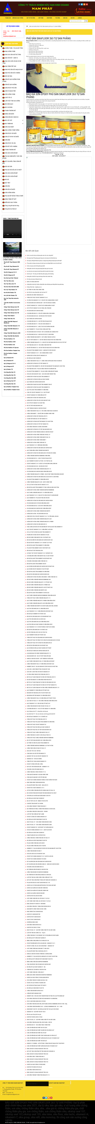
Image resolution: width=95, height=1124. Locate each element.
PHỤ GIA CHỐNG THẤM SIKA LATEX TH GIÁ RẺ (36, 845)
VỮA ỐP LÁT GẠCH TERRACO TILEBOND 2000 (36, 982)
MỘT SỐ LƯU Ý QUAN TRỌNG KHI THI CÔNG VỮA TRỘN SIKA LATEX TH (41, 677)
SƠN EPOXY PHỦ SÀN (11, 88)
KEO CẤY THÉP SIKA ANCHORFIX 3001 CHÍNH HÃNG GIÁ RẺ (39, 740)
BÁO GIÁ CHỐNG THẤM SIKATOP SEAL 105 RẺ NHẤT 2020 (39, 537)
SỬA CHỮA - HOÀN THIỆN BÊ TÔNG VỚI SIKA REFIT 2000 (38, 669)
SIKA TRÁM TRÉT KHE (10, 66)
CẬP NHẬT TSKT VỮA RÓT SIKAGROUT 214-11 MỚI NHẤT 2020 (40, 553)
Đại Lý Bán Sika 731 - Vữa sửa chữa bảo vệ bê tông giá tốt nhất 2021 (41, 714)
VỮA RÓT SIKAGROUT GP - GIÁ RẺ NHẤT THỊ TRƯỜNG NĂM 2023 (40, 827)
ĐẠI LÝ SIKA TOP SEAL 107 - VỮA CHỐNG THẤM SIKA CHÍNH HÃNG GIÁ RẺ (42, 700)
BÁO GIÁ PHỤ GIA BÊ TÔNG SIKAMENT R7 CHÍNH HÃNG (38, 545)
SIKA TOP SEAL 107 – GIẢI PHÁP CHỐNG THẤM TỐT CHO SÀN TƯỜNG (41, 930)
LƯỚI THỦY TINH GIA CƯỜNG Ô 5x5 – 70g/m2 (36, 932)
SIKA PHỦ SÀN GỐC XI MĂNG (12, 73)
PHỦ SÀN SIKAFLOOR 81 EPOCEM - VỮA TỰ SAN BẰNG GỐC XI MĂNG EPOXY (42, 331)
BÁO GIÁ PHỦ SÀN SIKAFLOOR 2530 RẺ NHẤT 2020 (37, 645)
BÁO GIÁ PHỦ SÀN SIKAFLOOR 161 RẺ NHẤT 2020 (37, 629)
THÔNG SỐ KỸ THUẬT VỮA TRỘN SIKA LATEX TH (37, 719)
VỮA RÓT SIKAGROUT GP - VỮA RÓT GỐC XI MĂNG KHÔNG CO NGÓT (41, 305)
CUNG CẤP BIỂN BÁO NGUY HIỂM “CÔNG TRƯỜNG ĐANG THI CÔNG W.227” (42, 1035)
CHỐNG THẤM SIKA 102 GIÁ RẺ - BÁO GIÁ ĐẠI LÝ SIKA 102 (39, 735)
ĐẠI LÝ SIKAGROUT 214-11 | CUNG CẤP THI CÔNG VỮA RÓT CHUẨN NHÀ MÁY (42, 495)
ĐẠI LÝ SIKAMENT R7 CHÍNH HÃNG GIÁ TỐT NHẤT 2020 (38, 690)
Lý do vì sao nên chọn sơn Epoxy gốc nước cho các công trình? (40, 255)
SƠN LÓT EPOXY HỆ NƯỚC (12, 136)
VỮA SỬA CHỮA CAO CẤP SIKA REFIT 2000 (36, 853)
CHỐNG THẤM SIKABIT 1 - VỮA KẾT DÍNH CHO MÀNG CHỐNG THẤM (40, 413)
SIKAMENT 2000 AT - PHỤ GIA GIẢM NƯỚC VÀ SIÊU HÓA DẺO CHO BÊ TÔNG (42, 666)
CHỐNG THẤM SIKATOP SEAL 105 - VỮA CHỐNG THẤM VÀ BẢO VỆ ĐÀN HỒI (42, 410)
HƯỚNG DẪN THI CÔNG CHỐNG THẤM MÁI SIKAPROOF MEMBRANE (40, 490)
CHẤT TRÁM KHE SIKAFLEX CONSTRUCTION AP (36, 408)
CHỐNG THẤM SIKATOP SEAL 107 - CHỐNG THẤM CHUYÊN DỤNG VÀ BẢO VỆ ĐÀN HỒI (44, 360)
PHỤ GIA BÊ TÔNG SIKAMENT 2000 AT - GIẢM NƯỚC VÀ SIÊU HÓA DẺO (41, 350)
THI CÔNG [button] (57, 18)
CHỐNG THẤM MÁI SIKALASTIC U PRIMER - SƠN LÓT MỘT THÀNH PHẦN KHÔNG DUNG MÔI (45, 474)
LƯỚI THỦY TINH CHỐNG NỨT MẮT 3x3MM (35, 814)
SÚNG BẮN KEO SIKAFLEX (11, 117)
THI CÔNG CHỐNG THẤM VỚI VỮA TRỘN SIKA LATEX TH (38, 674)
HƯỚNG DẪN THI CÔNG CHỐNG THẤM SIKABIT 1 (36, 439)
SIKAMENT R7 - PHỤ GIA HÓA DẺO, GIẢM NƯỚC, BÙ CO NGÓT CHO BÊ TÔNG (42, 956)
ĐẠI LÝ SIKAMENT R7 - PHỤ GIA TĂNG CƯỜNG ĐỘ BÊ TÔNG (39, 329)
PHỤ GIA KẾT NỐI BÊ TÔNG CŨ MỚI (14, 196)
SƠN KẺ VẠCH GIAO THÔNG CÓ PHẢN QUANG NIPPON (38, 977)
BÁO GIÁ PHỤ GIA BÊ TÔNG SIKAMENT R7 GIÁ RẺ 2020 (38, 592)
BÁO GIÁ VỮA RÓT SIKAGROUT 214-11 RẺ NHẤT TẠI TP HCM (39, 542)
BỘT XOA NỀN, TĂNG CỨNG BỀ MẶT (11, 162)
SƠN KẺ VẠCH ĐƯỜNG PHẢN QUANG (11, 80)
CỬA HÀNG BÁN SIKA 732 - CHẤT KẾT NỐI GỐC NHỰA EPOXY (39, 321)
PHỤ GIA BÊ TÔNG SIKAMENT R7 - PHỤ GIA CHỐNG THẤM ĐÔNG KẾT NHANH (42, 371)
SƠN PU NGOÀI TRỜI (10, 91)
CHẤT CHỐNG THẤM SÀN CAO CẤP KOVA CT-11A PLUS (38, 898)
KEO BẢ (7, 179)
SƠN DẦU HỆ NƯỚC (10, 189)
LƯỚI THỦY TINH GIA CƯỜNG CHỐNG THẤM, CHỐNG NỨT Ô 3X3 (39, 877)
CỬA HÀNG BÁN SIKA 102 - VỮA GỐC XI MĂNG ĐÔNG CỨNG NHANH (41, 313)
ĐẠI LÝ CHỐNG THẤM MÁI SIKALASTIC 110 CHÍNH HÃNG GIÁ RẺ (40, 492)
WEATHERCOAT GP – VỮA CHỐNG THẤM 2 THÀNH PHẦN (38, 1024)
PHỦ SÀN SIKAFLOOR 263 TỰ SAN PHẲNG (48, 38)
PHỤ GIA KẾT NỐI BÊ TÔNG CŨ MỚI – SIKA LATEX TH (37, 785)
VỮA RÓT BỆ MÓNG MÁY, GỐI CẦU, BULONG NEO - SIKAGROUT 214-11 (41, 943)
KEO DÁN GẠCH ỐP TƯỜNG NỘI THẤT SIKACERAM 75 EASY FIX (40, 959)
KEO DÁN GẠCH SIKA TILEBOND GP (34, 358)
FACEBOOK (82, 1082)
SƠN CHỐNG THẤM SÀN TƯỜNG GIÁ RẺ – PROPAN (37, 811)
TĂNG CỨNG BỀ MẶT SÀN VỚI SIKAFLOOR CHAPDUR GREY (39, 964)
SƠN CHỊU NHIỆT (9, 127)
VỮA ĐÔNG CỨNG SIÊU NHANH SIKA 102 (35, 769)
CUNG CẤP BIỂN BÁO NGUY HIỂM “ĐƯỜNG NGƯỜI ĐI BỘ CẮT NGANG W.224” (42, 1046)
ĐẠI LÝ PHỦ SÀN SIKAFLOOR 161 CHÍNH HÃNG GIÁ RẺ (38, 608)
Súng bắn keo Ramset (11, 209)
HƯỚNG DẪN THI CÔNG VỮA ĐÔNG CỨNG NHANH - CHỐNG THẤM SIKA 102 (42, 576)
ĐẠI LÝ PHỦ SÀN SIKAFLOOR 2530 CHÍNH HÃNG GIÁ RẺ (38, 621)
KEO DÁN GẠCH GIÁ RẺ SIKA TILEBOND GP (35, 798)
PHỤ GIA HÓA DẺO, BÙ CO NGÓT (13, 170)
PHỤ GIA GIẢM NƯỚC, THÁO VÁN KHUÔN (12, 157)
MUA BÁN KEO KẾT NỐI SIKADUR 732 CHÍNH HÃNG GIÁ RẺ (39, 695)
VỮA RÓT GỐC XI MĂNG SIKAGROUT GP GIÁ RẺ (36, 858)
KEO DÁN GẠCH (9, 104)
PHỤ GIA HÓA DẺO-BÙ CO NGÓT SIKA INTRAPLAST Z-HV (38, 882)
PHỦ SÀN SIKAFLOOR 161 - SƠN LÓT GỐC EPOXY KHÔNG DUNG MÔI (40, 326)
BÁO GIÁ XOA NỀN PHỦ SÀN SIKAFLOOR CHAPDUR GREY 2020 (40, 540)
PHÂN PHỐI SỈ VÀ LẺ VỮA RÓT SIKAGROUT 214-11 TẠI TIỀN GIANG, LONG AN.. (43, 516)
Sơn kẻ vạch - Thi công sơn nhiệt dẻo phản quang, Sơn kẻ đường (40, 273)
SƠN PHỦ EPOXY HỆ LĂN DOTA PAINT (34, 895)
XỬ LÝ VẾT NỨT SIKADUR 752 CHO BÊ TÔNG (36, 403)
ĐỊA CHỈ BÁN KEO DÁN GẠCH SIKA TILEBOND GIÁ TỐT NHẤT (39, 648)
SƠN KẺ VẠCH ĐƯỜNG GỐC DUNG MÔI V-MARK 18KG (37, 890)
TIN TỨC (73, 18)
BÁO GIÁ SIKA (8, 76)
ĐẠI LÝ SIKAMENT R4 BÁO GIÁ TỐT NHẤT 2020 (36, 634)
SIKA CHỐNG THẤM (10, 51)
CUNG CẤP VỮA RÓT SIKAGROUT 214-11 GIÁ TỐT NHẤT (38, 392)
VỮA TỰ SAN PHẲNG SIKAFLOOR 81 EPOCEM (36, 1001)
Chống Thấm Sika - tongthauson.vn (34, 287)
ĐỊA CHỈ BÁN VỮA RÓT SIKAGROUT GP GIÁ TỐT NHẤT (38, 569)
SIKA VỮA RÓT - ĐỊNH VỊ (11, 58)
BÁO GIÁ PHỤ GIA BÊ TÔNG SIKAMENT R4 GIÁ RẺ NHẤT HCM (39, 558)
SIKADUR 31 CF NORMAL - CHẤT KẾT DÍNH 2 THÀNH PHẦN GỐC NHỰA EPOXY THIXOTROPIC (45, 1043)
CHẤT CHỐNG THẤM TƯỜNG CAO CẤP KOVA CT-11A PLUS (39, 901)
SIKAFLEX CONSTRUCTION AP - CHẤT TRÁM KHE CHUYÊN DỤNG (40, 658)
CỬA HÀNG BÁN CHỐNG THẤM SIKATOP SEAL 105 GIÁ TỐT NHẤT (40, 555)
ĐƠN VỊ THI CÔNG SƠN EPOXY (33, 281)
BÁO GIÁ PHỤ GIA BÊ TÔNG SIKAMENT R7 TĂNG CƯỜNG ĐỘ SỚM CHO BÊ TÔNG (43, 487)
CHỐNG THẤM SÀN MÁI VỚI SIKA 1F (34, 851)
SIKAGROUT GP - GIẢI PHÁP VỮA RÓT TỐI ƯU (36, 1011)
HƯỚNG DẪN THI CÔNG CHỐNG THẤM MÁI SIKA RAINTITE (38, 511)
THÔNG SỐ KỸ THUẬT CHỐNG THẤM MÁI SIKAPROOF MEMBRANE (40, 737)
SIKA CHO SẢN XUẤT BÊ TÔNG (13, 54)
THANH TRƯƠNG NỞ (10, 110)
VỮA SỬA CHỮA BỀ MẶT (11, 153)
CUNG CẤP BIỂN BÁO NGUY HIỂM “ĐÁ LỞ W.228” (36, 1032)
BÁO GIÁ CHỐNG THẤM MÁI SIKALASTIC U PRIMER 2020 (38, 584)
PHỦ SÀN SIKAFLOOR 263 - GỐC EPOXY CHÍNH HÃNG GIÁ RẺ (39, 505)
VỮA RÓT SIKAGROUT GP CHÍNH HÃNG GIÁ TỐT (36, 395)
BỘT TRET (7, 183)
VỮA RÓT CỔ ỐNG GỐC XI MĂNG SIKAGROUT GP (37, 816)
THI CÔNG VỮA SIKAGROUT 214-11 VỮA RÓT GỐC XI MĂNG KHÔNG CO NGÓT (42, 300)
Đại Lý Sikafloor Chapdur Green (12, 389)
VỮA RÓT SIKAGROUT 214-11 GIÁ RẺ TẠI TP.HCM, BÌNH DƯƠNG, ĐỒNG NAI (42, 463)
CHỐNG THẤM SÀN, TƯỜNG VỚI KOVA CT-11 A (36, 772)
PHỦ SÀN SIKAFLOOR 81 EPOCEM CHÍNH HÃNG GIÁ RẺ (38, 503)
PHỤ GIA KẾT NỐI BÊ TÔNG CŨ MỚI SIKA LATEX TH (37, 951)
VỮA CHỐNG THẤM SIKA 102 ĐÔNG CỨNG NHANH (37, 426)
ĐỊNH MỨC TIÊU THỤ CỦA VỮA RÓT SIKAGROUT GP (37, 756)
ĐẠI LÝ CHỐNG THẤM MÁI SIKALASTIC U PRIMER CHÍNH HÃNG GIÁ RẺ (41, 600)
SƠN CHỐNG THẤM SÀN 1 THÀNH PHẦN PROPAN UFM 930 (39, 906)
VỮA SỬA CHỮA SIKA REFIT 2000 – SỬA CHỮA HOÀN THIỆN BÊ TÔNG (41, 374)
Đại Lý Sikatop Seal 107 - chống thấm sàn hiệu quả (37, 711)
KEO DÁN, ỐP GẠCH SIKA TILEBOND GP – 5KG (36, 967)
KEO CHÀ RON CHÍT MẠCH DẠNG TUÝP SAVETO (36, 985)
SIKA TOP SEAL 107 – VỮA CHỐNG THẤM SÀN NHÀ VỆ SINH (39, 822)
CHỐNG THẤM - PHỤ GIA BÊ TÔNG (14, 48)
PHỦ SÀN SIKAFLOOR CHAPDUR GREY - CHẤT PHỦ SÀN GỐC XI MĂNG (41, 302)
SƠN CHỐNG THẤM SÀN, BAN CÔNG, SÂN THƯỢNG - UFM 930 (39, 1022)
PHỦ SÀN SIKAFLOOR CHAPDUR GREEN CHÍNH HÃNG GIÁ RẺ (39, 471)
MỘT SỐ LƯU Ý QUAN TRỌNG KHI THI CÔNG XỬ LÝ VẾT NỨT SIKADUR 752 (42, 685)
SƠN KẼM (7, 140)
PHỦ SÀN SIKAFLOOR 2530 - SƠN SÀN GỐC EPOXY (37, 466)
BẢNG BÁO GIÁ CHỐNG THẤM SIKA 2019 (35, 294)
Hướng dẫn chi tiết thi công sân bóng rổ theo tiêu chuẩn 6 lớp (39, 276)
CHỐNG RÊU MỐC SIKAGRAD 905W (34, 993)
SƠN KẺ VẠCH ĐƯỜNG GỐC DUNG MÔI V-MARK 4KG (37, 887)
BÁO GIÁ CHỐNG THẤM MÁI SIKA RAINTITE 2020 (37, 590)
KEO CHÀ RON (8, 107)
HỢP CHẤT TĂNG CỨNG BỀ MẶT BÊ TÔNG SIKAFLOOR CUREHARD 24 (41, 1051)
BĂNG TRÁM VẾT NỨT (10, 199)
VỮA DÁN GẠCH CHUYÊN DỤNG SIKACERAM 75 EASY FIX (38, 795)
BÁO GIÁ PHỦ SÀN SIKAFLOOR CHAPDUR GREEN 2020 (38, 574)
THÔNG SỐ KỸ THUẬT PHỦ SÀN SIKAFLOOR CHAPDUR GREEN (39, 637)
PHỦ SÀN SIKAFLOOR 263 (47, 153)
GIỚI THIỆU (40, 18)
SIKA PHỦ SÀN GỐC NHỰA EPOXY (14, 69)
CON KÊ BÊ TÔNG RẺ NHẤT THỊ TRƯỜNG (35, 803)
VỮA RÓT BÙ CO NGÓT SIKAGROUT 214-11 (35, 787)
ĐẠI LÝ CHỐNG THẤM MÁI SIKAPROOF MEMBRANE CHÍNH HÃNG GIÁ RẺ (41, 595)
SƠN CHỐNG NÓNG (10, 192)
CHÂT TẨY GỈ (8, 97)
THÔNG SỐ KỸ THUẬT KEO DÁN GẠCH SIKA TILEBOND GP (38, 727)
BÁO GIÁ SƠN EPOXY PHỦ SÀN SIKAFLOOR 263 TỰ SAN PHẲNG (55, 96)
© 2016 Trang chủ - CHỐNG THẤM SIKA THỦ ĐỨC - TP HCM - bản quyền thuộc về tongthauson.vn (25, 1122)
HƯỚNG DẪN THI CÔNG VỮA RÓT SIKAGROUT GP (37, 355)
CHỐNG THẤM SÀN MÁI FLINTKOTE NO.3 (35, 990)
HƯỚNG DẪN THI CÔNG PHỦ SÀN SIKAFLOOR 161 (37, 524)
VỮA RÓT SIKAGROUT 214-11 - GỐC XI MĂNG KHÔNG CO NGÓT (39, 352)
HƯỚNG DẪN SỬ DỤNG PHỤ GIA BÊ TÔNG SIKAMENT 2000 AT (39, 384)
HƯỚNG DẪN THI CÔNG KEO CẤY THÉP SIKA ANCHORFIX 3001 (39, 429)
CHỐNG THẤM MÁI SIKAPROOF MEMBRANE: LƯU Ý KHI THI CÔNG (40, 745)
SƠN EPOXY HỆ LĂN (10, 143)
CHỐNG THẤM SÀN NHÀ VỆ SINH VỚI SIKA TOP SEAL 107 (38, 706)
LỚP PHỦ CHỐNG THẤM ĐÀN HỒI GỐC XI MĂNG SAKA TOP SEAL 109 (41, 790)
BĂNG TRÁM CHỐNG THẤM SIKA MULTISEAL (36, 782)
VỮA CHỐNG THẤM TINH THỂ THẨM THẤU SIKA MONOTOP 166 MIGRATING (42, 998)
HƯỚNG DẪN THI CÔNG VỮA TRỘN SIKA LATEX (36, 397)
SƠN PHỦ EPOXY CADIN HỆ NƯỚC (34, 916)
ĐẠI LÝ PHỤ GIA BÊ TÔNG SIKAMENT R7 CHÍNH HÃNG (37, 389)
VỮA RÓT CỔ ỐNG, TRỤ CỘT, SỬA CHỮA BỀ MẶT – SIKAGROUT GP (40, 945)
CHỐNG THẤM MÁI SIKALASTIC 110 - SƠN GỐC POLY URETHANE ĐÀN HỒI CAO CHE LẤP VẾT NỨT (46, 342)
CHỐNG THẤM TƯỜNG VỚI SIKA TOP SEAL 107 (36, 748)
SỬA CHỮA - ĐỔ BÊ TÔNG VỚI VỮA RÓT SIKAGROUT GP (38, 671)
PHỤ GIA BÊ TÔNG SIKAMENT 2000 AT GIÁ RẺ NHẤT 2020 (38, 548)
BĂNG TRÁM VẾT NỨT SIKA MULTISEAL (35, 911)
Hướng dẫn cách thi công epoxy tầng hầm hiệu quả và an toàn (40, 268)
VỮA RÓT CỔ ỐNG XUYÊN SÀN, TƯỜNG (35, 764)
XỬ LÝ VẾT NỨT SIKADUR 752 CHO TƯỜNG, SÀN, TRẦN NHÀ (39, 308)
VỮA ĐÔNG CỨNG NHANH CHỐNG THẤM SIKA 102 (37, 561)
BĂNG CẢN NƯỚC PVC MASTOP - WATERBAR (36, 903)
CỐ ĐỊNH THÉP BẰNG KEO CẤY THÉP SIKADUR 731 (37, 418)
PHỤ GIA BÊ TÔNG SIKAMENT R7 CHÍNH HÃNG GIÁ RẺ (38, 479)
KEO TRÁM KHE (9, 123)
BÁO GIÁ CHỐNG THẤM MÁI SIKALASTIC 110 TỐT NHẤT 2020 (39, 582)
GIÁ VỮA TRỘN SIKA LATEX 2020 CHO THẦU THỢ (37, 632)
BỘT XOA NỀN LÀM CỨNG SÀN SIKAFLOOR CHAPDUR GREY (39, 861)
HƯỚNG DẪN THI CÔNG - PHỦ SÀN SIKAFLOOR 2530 (37, 513)
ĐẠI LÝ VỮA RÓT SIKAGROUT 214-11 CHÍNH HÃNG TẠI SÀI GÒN (39, 529)
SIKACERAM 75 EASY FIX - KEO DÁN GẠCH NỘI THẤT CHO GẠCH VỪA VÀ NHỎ (43, 1009)
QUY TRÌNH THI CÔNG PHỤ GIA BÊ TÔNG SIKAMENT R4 (38, 742)
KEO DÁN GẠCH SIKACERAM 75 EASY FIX (35, 988)
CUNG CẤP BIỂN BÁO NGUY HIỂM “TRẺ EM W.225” (37, 1040)
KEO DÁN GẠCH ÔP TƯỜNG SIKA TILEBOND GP (36, 938)
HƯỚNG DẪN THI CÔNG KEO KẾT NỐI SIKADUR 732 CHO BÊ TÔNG (40, 421)
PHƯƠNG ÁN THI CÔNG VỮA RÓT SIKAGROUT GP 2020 (38, 534)
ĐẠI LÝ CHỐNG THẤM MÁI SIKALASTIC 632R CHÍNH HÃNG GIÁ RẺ (40, 603)
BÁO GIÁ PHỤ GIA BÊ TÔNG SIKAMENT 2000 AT (36, 563)
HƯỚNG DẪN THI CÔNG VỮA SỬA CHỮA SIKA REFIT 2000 (38, 400)
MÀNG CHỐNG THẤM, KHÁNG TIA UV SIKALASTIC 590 (38, 940)
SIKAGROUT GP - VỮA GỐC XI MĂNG (34, 758)
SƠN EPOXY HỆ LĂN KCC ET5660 (33, 927)
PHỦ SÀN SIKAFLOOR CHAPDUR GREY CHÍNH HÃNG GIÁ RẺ (39, 508)
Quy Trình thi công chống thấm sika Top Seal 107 (37, 292)
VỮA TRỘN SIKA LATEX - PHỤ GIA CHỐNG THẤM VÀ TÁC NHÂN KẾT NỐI (41, 368)
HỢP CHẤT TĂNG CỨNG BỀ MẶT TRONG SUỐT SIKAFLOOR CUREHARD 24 (42, 880)
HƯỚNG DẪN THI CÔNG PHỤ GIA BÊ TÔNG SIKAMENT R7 (38, 376)
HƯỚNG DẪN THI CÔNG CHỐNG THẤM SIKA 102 (36, 442)
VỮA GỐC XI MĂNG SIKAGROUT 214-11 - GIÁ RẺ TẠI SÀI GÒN (39, 829)
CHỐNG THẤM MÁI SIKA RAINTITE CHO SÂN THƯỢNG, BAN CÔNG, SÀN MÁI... (42, 605)
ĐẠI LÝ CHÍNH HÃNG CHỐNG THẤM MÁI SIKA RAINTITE (38, 450)
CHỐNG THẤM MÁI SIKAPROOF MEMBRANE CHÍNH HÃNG (38, 455)
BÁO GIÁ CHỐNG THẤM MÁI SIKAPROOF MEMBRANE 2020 (39, 579)
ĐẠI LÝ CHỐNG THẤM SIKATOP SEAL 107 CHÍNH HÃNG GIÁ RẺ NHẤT (40, 661)
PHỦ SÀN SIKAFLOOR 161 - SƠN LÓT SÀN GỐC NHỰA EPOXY (39, 458)
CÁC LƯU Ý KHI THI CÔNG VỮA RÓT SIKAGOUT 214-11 (38, 484)
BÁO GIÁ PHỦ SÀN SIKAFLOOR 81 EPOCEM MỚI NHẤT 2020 (39, 616)
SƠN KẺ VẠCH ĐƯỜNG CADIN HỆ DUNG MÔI (35, 893)
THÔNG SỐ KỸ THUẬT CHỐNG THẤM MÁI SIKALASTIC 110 (38, 598)
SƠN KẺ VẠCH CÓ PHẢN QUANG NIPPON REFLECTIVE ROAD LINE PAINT (41, 885)
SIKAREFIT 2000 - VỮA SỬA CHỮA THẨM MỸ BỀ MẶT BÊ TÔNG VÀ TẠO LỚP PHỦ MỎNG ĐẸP (45, 996)
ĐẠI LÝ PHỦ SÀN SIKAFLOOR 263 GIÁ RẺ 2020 (36, 619)
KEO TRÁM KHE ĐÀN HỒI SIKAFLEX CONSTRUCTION (37, 869)
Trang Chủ (8, 18)
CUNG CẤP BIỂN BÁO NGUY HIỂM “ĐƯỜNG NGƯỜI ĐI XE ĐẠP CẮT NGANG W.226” (43, 1038)
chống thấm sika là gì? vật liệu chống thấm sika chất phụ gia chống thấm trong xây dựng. (45, 284)
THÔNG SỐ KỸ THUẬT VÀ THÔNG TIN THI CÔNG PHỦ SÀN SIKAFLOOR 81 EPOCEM (43, 640)
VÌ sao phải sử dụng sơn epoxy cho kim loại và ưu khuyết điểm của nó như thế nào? (44, 263)
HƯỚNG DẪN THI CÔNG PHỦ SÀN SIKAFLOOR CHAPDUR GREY (39, 447)
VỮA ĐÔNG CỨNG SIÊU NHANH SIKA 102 (35, 866)
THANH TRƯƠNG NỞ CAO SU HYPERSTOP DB (36, 835)
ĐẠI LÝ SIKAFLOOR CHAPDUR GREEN (34, 318)
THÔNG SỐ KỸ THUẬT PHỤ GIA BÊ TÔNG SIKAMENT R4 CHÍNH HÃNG (40, 721)
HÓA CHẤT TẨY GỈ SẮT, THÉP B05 (34, 750)
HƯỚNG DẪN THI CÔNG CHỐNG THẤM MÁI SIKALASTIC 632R (39, 518)
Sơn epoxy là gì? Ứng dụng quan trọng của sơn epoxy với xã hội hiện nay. (42, 258)
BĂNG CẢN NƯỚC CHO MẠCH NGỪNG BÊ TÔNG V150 (37, 1061)
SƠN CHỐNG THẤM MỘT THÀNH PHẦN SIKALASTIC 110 (38, 1075)
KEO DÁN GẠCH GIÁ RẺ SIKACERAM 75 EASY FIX (37, 840)
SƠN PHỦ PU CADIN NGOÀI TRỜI (33, 914)
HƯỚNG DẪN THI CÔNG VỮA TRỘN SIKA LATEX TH (37, 416)
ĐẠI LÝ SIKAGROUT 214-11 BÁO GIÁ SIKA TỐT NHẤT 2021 (38, 703)
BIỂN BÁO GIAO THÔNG (17, 18)
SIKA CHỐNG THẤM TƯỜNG (12, 130)
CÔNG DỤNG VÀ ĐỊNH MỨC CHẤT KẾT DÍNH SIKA (37, 777)
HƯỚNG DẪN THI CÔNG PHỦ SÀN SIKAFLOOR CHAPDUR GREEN (40, 500)
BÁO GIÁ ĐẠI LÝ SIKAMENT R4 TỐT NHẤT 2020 (36, 613)
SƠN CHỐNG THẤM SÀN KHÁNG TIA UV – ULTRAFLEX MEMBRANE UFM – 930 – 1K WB (44, 1006)
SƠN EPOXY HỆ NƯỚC (11, 133)
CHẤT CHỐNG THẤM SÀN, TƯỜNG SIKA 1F (35, 972)
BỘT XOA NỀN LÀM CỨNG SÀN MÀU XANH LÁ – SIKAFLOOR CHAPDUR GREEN (43, 864)
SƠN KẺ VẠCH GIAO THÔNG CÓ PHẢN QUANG (36, 1064)
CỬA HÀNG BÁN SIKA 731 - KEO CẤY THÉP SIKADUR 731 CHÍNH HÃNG (41, 708)
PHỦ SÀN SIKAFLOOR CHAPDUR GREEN (35, 310)
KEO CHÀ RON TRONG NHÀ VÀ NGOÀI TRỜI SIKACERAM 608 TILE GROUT (41, 793)
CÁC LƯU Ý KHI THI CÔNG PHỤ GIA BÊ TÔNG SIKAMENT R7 (39, 532)
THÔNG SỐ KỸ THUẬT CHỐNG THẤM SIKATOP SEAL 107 (38, 732)
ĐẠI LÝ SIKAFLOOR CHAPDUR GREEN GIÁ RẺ (36, 381)
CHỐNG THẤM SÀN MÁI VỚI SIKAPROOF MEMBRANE (37, 872)
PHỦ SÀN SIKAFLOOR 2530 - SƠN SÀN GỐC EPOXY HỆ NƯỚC (39, 316)
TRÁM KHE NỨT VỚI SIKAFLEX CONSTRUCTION (36, 969)
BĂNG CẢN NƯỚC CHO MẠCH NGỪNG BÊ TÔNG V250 (37, 1072)
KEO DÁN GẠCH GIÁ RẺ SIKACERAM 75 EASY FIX (37, 819)
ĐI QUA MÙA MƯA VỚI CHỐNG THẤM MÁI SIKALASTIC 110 (39, 653)
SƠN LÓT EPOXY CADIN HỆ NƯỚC (33, 919)
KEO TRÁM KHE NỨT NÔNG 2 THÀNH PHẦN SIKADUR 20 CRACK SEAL (41, 808)
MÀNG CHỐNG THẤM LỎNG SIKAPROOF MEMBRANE (37, 961)
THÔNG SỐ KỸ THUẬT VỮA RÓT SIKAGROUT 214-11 (37, 297)
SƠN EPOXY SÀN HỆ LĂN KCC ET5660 (34, 1017)
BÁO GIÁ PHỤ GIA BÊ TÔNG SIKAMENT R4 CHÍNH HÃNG (38, 571)
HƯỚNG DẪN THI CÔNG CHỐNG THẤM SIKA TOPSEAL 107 (38, 434)
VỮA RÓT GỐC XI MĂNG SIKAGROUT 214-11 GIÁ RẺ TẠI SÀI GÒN (40, 856)
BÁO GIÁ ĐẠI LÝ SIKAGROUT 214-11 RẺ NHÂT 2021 (37, 716)
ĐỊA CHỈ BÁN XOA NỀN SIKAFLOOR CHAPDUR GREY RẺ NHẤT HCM (40, 566)
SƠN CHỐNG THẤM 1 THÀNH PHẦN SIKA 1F (36, 1056)
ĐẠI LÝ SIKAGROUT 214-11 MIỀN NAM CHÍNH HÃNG (37, 445)
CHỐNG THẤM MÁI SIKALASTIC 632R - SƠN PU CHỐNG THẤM (39, 482)
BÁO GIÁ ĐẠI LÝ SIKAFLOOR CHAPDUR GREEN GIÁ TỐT (38, 650)
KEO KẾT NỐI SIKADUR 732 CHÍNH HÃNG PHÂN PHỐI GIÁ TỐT (39, 679)
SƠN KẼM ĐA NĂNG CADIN (32, 922)
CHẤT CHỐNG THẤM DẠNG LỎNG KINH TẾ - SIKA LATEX (38, 948)
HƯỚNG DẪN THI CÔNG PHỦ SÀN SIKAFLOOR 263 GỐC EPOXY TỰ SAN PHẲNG (43, 476)
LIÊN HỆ (79, 18)
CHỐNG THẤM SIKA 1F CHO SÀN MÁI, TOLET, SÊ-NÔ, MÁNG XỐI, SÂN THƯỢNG (43, 935)
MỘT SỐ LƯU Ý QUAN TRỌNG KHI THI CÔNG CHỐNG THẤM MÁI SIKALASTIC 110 (43, 687)
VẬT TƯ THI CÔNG (31, 18)
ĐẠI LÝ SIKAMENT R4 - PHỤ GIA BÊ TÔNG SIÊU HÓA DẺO (38, 497)
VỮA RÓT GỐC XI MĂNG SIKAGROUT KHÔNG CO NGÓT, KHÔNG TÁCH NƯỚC (42, 779)
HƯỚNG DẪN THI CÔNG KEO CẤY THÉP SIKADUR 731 (37, 363)
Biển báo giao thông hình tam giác (34, 1014)
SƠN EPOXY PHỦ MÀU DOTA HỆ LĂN (34, 1067)
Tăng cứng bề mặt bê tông (12, 205)
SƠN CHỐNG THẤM (10, 94)
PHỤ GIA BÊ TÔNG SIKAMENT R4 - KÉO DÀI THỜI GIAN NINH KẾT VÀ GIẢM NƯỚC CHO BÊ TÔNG (46, 366)
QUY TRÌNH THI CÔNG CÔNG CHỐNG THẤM (35, 289)
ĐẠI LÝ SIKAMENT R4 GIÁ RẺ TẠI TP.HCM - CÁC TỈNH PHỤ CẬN (39, 461)
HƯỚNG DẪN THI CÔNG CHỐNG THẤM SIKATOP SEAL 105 (38, 437)
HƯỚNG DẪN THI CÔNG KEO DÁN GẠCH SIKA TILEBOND (38, 379)
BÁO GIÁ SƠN (8, 166)
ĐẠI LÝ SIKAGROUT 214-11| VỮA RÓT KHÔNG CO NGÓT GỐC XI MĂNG (41, 627)
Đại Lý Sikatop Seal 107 (10, 381)
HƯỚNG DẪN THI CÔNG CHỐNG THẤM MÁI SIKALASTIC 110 (39, 468)
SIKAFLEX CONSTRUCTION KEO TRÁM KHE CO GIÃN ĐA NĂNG (39, 953)
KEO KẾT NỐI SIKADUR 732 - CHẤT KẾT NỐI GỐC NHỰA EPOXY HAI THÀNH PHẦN (43, 347)
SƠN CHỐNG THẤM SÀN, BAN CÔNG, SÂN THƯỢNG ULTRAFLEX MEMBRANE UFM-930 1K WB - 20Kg (47, 1003)
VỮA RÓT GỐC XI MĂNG (11, 146)
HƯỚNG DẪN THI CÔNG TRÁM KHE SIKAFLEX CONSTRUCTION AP (40, 432)
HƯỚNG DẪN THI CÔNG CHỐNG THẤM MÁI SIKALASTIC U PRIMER (40, 521)
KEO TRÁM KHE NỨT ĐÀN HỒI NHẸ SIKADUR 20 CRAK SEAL (39, 874)
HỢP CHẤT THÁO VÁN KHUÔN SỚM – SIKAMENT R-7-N (38, 766)
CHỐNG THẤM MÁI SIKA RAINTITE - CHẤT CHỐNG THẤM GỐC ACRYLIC (41, 337)
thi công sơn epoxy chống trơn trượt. (34, 279)
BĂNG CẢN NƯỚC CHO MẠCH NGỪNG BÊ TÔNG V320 (37, 1048)
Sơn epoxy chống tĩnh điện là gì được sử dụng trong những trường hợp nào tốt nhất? (44, 260)
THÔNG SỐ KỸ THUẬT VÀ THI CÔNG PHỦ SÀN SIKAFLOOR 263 (39, 642)
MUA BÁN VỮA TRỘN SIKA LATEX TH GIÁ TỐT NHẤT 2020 (38, 692)
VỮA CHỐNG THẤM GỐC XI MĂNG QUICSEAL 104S (37, 980)
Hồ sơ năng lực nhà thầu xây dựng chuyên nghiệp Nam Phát (38, 150)
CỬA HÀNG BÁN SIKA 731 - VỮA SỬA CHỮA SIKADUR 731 (39, 323)
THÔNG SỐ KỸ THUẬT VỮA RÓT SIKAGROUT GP (36, 724)
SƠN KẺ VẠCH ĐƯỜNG (11, 84)
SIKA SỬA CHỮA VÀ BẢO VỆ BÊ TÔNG (11, 62)
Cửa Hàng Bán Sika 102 (9, 384)
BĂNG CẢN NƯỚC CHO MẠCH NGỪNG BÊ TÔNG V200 (37, 1059)
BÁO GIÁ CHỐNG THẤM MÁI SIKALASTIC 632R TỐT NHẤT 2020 (39, 587)
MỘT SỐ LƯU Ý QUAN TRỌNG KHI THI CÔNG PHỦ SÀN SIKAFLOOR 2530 (41, 682)
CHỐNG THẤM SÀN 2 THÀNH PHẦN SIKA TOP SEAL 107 (38, 837)
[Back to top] (92, 1118)
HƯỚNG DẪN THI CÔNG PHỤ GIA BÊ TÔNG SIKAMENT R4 (38, 387)
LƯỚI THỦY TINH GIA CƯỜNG (12, 101)
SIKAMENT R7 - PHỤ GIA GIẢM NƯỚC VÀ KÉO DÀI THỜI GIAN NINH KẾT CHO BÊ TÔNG (44, 848)
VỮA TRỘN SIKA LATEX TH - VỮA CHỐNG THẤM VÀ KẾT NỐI (39, 345)
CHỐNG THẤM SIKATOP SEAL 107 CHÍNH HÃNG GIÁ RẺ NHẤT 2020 (40, 663)
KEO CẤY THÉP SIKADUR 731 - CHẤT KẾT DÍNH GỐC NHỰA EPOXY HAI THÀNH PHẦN (44, 339)
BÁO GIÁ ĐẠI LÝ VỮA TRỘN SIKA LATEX (35, 550)
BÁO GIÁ (65, 18)
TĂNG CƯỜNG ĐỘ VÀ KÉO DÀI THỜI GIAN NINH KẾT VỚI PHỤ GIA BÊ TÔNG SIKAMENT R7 (44, 526)
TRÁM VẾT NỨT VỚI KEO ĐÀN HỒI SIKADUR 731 (36, 761)
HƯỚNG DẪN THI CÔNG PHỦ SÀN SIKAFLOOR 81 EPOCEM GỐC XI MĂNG (41, 453)
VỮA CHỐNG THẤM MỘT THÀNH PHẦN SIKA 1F (36, 806)
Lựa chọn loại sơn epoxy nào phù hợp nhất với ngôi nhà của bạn (40, 271)
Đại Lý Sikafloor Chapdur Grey (11, 386)
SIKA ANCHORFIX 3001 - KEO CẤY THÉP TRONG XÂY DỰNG (39, 656)
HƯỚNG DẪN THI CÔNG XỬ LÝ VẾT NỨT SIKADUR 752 (37, 424)
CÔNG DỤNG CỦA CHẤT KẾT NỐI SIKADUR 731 (36, 753)
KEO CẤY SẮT (8, 120)
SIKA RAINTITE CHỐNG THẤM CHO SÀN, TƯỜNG (36, 909)
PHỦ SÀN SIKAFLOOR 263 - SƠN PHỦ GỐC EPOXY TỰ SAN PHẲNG (40, 334)
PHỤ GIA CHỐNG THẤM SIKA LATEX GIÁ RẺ (35, 843)
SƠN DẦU (7, 186)
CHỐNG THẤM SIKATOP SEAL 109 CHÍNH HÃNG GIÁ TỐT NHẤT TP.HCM (41, 698)
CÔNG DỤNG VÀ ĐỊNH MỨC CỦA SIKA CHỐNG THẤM (37, 774)
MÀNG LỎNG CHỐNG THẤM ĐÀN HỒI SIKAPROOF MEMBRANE (39, 974)
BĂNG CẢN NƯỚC (9, 114)
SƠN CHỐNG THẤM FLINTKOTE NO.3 (34, 924)
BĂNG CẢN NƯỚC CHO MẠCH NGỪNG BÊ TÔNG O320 (37, 1054)
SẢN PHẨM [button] (49, 18)
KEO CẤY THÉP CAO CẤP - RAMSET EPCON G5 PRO (37, 800)
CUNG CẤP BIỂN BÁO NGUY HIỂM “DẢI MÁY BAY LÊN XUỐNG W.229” (40, 1030)
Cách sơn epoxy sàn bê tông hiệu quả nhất (36, 266)
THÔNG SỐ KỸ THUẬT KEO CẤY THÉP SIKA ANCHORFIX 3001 (39, 729)
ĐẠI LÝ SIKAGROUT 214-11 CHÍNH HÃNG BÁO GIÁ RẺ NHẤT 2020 (40, 611)
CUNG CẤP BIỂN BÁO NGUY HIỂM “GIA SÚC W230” (37, 1027)
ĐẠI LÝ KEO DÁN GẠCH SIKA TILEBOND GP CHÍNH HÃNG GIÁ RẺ (39, 624)
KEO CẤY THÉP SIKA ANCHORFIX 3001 (35, 405)
